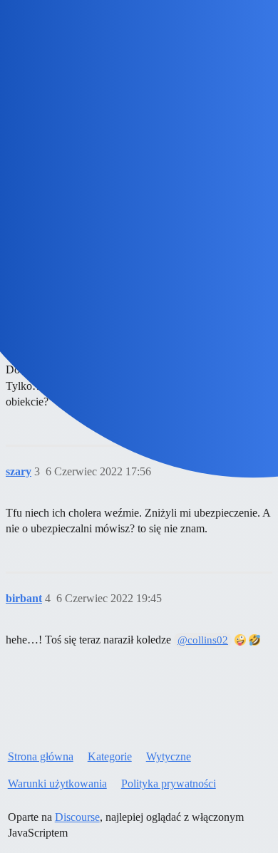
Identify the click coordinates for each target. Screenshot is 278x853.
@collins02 (202, 640)
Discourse (77, 817)
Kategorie (110, 756)
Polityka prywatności (168, 783)
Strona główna (40, 756)
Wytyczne (168, 756)
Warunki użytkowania (57, 783)
